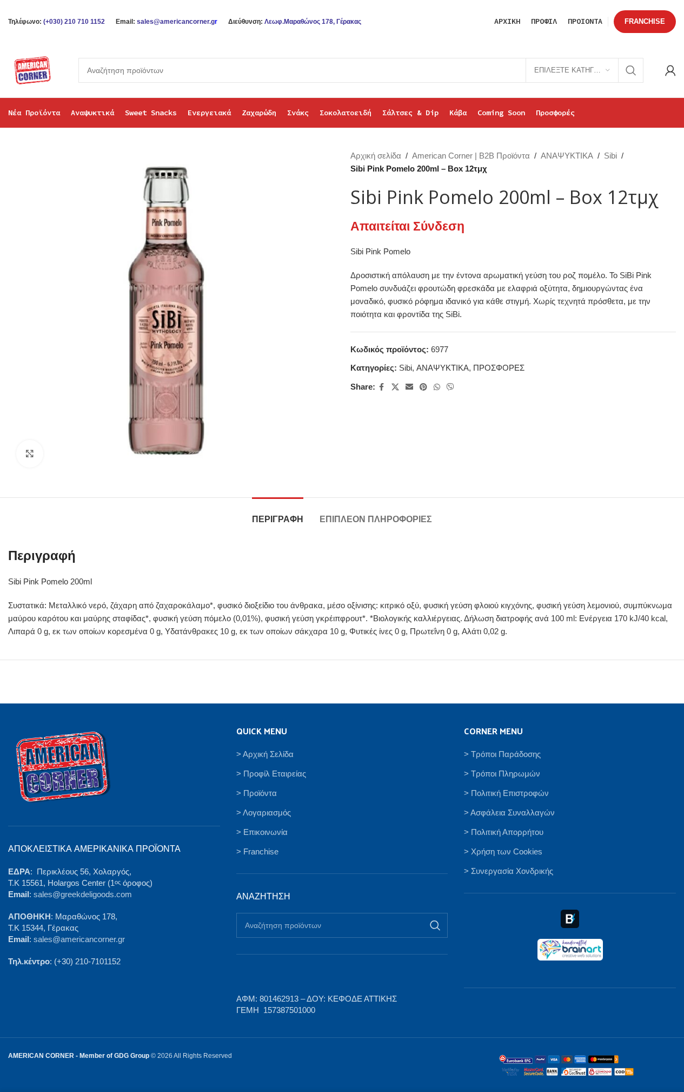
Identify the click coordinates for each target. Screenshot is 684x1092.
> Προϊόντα (256, 793)
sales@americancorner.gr (79, 939)
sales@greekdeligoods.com (83, 894)
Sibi (610, 155)
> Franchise (257, 851)
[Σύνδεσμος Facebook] (381, 387)
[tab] (277, 513)
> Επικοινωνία (262, 832)
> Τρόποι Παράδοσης (502, 754)
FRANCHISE (645, 21)
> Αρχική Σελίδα (265, 754)
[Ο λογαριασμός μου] (670, 70)
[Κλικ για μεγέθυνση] (29, 453)
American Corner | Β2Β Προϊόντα (471, 155)
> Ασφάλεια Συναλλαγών (509, 812)
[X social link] (395, 387)
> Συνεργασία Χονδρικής (508, 871)
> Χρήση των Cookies (503, 851)
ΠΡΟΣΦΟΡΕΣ (498, 367)
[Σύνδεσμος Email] (409, 387)
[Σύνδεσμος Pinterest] (423, 387)
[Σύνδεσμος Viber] (450, 387)
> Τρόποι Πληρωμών (502, 773)
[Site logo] (32, 69)
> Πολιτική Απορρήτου (503, 832)
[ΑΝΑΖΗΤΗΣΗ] (631, 70)
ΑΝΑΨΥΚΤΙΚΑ (567, 155)
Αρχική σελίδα (375, 155)
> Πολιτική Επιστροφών (506, 793)
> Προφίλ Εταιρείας (271, 773)
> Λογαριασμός (263, 812)
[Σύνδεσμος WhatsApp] (436, 387)
